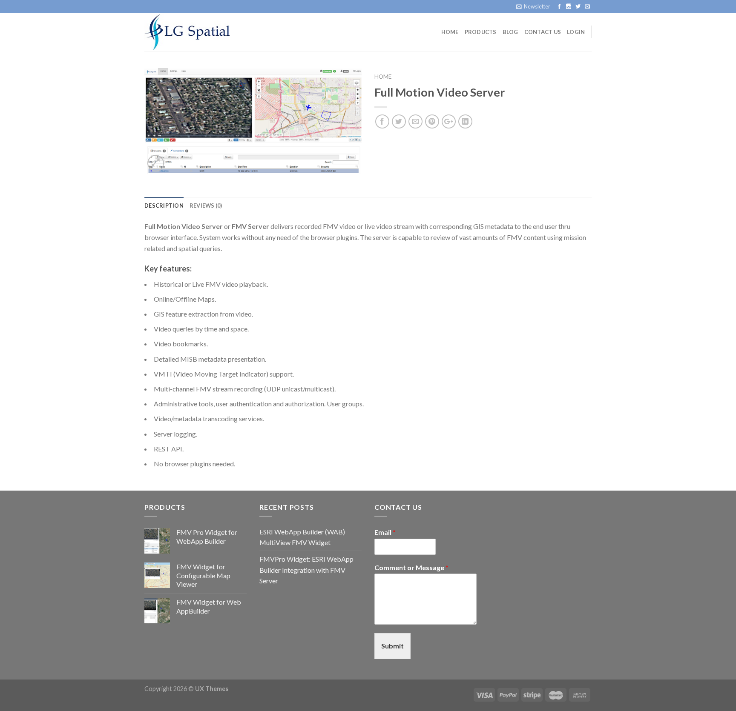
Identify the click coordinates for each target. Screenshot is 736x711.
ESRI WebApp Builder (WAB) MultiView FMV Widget (302, 537)
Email (385, 532)
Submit (392, 646)
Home (450, 32)
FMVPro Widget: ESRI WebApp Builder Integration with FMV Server (306, 570)
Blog (510, 32)
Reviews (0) (206, 205)
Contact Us (542, 32)
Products (481, 32)
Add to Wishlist (346, 99)
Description (164, 205)
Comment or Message (411, 567)
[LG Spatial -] (187, 32)
